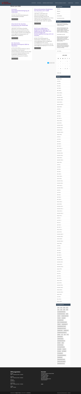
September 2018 (59, 292)
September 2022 (59, 187)
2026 (67, 309)
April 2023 (58, 171)
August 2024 (59, 134)
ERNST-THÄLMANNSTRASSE (62, 322)
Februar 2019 (59, 280)
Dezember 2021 (59, 206)
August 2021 (59, 215)
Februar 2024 (59, 148)
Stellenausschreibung (62, 355)
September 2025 (59, 104)
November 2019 (59, 261)
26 (67, 68)
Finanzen (58, 13)
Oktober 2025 (59, 102)
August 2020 (59, 243)
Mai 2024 (58, 141)
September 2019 (59, 266)
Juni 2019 (58, 271)
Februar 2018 (59, 301)
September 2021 (59, 213)
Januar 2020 (59, 257)
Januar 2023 (59, 178)
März (63, 342)
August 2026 (59, 78)
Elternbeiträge (60, 320)
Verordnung (60, 357)
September (64, 351)
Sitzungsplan (60, 353)
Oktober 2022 (59, 185)
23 (60, 68)
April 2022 (58, 197)
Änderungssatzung (61, 359)
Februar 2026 (59, 92)
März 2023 (58, 173)
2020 (64, 307)
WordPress (29, 392)
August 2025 (59, 106)
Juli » (60, 72)
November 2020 (59, 236)
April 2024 (58, 143)
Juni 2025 (58, 111)
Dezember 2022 (59, 180)
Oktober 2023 (59, 157)
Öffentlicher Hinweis (61, 361)
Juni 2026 (58, 83)
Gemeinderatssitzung (60, 18)
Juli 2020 (58, 245)
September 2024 (59, 132)
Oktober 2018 (59, 289)
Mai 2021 (58, 222)
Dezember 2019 (59, 259)
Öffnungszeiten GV (61, 363)
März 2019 (58, 278)
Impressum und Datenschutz (62, 392)
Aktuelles (16, 13)
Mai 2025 (58, 113)
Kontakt (69, 392)
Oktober (59, 351)
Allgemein (19, 13)
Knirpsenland (60, 336)
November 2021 (59, 208)
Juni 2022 (58, 192)
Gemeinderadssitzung (62, 326)
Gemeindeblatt (59, 15)
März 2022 (58, 199)
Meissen (59, 342)
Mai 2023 (58, 169)
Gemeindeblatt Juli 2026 (61, 34)
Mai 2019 (58, 273)
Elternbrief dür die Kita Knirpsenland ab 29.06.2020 (19, 24)
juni (64, 334)
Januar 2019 (59, 282)
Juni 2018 (58, 296)
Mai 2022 (58, 194)
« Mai (58, 72)
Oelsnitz (64, 349)
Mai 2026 (58, 85)
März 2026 (58, 90)
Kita (67, 334)
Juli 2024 (58, 136)
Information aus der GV (62, 332)
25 (65, 68)
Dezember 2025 (59, 97)
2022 (58, 309)
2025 (64, 309)
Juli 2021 (58, 217)
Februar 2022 (59, 201)
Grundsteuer (60, 330)
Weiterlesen (15, 19)
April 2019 (58, 275)
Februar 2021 (59, 229)
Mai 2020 (58, 250)
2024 (61, 309)
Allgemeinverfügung (61, 311)
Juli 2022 (58, 190)
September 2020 (59, 241)
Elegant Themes (18, 392)
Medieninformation (61, 340)
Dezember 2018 (59, 285)
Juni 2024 (58, 139)
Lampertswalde (60, 338)
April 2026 (58, 88)
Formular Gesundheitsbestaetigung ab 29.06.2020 (20, 10)
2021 (67, 307)
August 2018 (59, 294)
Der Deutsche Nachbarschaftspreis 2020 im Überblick (20, 44)
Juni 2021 (58, 220)
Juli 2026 (58, 81)
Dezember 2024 (59, 125)
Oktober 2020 (59, 238)
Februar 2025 (59, 120)
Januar (59, 334)
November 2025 (59, 99)
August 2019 (59, 268)
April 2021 (58, 224)
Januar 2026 (59, 95)
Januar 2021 (59, 231)
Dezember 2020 (59, 234)
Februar (59, 324)
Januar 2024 (59, 150)
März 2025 (58, 118)
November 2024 (59, 127)
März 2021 (58, 227)
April (67, 313)
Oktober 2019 (59, 264)
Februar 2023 (59, 176)
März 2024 (58, 146)
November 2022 (59, 183)
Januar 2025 (59, 122)
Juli (62, 334)
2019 (61, 307)
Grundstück (66, 330)
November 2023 (59, 155)
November (59, 349)
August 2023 (59, 162)
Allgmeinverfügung (61, 313)
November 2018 (59, 287)
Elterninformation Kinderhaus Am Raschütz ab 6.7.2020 (43, 9)
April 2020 (58, 252)
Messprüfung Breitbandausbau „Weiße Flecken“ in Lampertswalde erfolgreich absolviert (62, 24)
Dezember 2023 (59, 153)
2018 (58, 307)
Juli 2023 (58, 164)
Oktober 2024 (59, 129)
